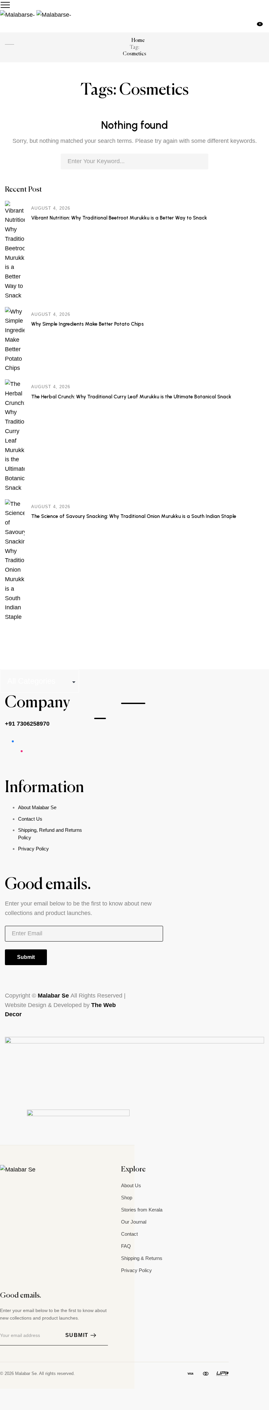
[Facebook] (18, 1184)
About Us (131, 1185)
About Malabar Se (37, 807)
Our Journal (133, 1222)
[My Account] (266, 26)
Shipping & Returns (141, 1258)
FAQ (126, 1246)
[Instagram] (4, 1184)
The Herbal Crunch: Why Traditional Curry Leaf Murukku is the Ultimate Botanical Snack (131, 397)
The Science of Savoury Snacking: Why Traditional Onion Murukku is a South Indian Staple (133, 516)
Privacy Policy (33, 848)
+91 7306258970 (27, 723)
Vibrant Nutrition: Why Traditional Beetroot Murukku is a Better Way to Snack (119, 218)
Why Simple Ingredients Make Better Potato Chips (87, 324)
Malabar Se (54, 995)
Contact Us (30, 819)
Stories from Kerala (141, 1209)
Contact (129, 1234)
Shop (126, 1197)
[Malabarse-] (35, 14)
